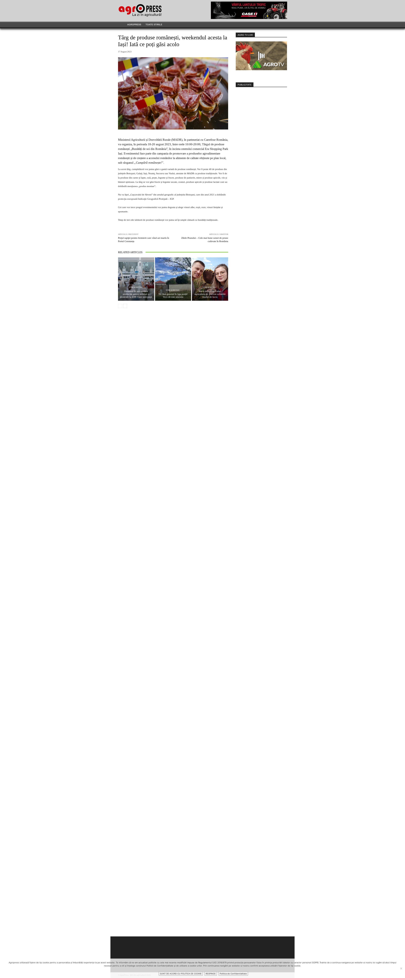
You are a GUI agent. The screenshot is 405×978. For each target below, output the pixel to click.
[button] (300, 24)
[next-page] (125, 306)
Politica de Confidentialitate (233, 973)
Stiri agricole (136, 287)
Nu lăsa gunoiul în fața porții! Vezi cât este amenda (173, 295)
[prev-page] (120, 306)
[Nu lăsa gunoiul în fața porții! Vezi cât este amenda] (173, 279)
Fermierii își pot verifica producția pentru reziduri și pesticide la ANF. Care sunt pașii (136, 294)
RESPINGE (211, 973)
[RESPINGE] (401, 968)
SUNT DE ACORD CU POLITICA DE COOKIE (181, 973)
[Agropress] (140, 10)
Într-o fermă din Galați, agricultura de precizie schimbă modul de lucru (210, 294)
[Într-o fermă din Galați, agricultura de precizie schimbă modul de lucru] (210, 279)
